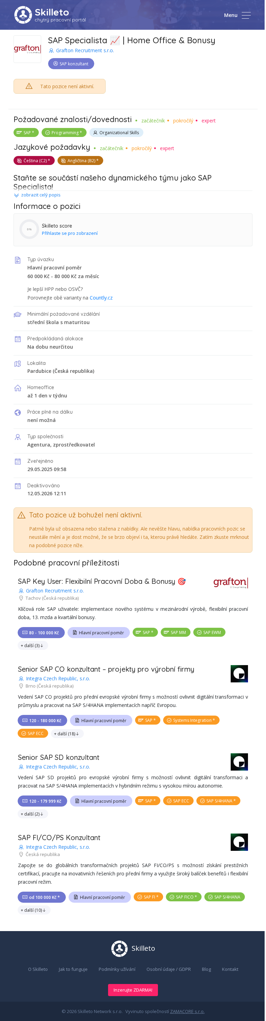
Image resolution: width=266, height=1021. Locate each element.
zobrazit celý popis (41, 195)
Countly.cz (101, 297)
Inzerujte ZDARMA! (133, 990)
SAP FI (149, 897)
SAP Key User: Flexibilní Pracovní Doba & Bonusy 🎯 (102, 581)
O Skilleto (38, 969)
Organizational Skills (119, 133)
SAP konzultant (74, 64)
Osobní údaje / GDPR (169, 969)
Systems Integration (192, 720)
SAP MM (178, 632)
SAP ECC (36, 733)
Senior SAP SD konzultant (58, 757)
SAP (27, 133)
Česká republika (73, 371)
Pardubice (39, 371)
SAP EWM (212, 632)
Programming (65, 133)
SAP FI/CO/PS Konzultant (59, 837)
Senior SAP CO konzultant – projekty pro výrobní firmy (106, 669)
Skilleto (52, 12)
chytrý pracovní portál (60, 20)
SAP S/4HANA (219, 801)
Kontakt (230, 969)
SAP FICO (185, 897)
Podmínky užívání (117, 969)
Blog (206, 969)
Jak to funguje (73, 969)
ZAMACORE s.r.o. (187, 1011)
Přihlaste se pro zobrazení (70, 233)
